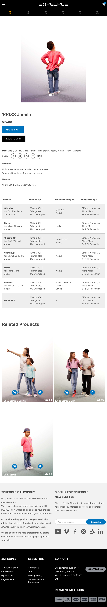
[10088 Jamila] (13, 155)
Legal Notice (7, 579)
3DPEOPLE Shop (9, 567)
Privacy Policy (35, 575)
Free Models (7, 571)
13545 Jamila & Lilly (65, 400)
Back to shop (13, 139)
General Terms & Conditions (36, 580)
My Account (7, 575)
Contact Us (33, 567)
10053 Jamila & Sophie (14, 400)
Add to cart (13, 130)
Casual (18, 150)
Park (69, 150)
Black (10, 150)
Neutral (61, 150)
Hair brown (43, 150)
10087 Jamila (9, 474)
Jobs (30, 571)
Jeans (53, 150)
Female (33, 150)
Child (25, 150)
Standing (77, 150)
